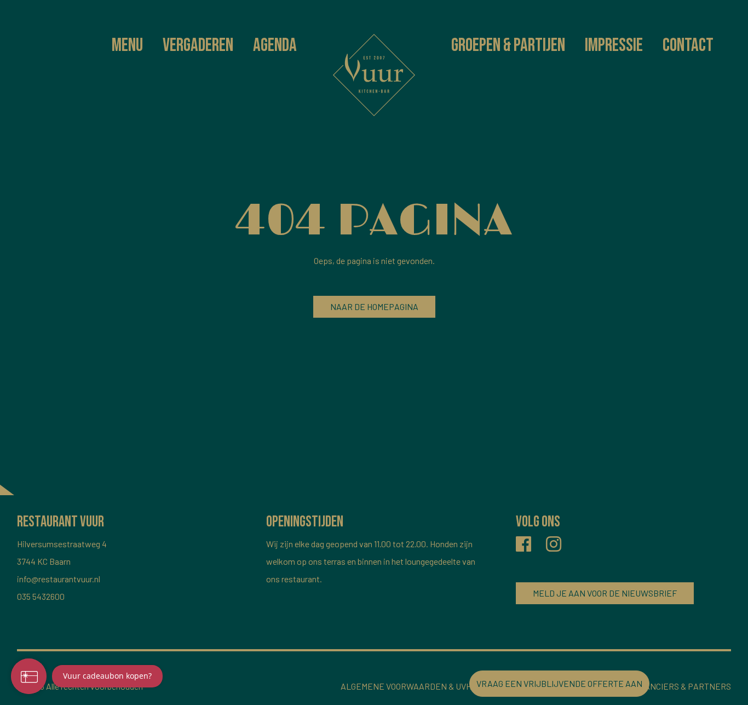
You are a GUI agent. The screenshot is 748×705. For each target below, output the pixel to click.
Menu (127, 45)
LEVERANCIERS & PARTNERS (674, 686)
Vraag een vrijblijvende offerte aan (559, 683)
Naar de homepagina (374, 306)
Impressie (614, 45)
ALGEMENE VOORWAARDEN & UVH (406, 686)
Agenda (275, 45)
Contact (688, 45)
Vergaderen (198, 45)
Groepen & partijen (508, 45)
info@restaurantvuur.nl (58, 579)
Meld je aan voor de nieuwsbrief (605, 593)
